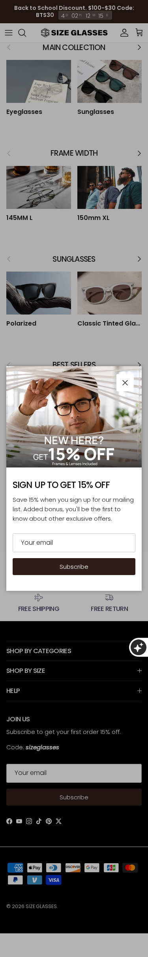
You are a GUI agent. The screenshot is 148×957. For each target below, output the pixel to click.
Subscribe (74, 566)
